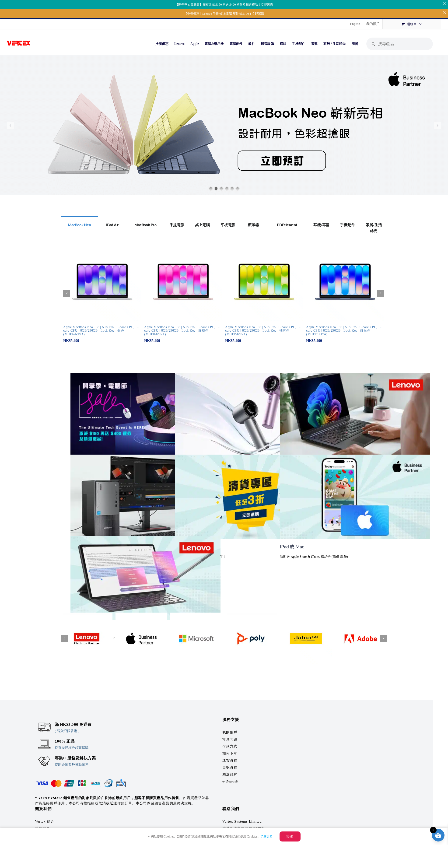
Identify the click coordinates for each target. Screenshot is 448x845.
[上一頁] (66, 293)
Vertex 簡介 (44, 821)
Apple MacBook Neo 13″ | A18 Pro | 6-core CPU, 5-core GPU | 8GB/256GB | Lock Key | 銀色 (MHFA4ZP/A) (101, 330)
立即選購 (267, 4)
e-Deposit (230, 781)
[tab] (79, 224)
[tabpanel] (224, 296)
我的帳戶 (229, 732)
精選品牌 (229, 774)
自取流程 (229, 767)
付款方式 (229, 746)
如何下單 (229, 753)
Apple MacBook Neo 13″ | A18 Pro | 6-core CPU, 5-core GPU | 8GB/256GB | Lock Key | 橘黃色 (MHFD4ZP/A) (263, 330)
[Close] (444, 3)
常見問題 (229, 739)
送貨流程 (229, 760)
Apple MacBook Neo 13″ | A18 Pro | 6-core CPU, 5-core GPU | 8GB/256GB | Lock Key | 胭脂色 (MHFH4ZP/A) (182, 330)
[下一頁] (380, 293)
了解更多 (266, 836)
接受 (290, 836)
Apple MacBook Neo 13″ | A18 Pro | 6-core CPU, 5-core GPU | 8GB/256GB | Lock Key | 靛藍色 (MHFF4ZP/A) (344, 330)
